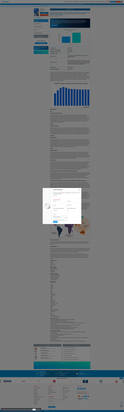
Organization (55, 210)
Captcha (54, 214)
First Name (55, 201)
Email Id (54, 205)
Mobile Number (69, 205)
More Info (38, 409)
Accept (34, 409)
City (67, 210)
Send (56, 221)
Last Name (68, 201)
